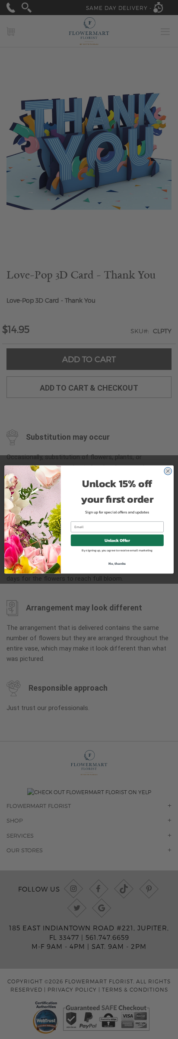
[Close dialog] (168, 471)
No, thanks (117, 563)
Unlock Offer (117, 540)
